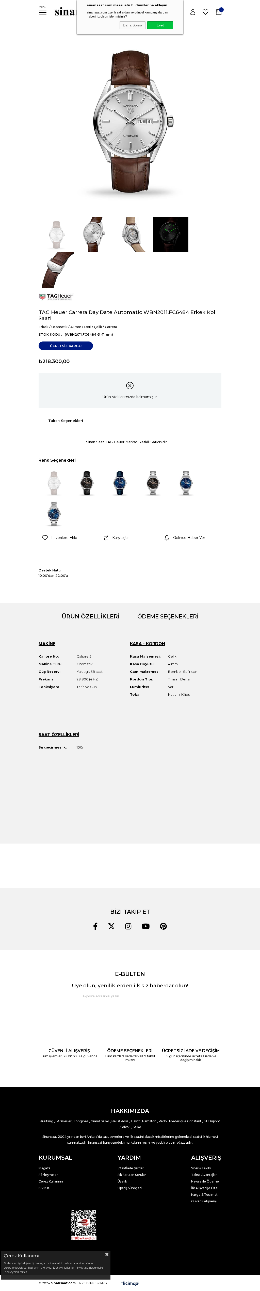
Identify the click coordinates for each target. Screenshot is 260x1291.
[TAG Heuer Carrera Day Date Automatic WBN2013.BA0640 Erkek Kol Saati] (153, 483)
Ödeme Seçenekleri (168, 616)
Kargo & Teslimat (204, 1194)
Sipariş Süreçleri (130, 1188)
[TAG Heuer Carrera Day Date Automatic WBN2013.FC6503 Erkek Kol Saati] (87, 483)
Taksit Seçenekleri (65, 420)
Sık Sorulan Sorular (132, 1175)
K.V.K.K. (44, 1188)
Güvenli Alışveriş (204, 1201)
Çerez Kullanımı (51, 1181)
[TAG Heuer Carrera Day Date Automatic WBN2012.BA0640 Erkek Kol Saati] (186, 483)
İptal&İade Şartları (131, 1168)
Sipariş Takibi (201, 1168)
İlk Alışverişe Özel (205, 1188)
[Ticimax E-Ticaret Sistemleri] (130, 1283)
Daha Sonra (132, 25)
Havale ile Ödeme (205, 1181)
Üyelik (122, 1181)
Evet (160, 25)
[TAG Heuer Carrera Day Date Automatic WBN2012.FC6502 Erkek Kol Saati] (120, 483)
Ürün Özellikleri (91, 616)
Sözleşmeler (48, 1175)
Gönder (173, 996)
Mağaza (45, 1168)
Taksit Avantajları (204, 1175)
